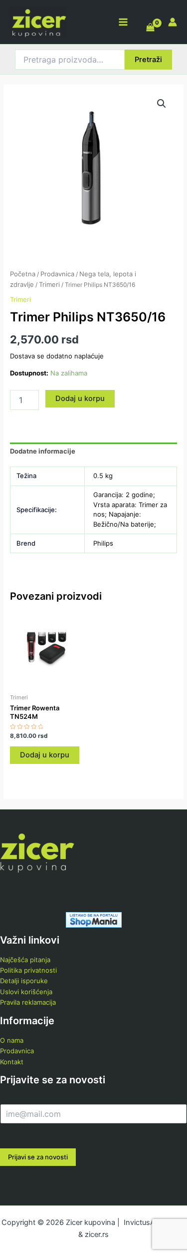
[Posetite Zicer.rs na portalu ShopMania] (94, 919)
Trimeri (49, 284)
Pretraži (148, 59)
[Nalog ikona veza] (172, 22)
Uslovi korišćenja (26, 992)
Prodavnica (57, 274)
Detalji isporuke (24, 981)
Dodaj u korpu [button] (44, 754)
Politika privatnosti (28, 970)
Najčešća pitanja (25, 960)
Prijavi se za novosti (38, 1157)
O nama (11, 1040)
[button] (162, 104)
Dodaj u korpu (80, 398)
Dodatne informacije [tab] (42, 451)
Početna (22, 274)
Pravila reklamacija (28, 1002)
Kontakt (11, 1062)
